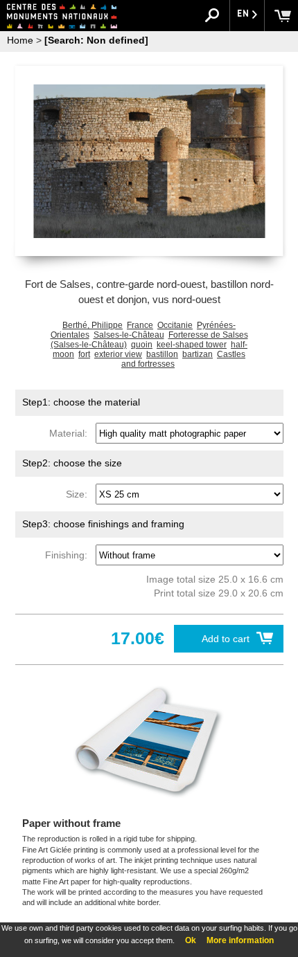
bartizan (197, 354)
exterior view (118, 354)
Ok (190, 940)
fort (84, 354)
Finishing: (69, 554)
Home (20, 40)
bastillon (162, 354)
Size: (79, 494)
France (140, 325)
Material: (71, 433)
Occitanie (175, 325)
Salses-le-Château (129, 335)
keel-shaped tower (192, 344)
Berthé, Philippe (92, 325)
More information (240, 940)
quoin (141, 344)
